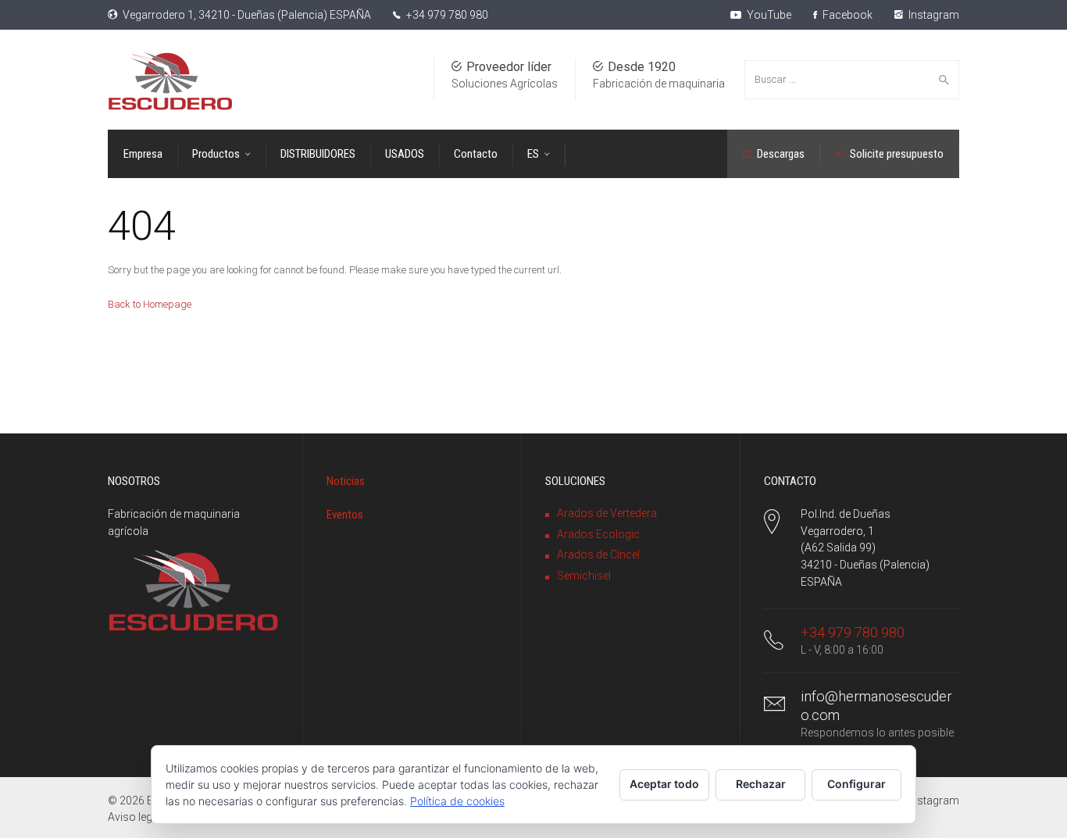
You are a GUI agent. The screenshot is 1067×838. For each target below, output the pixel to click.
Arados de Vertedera (607, 513)
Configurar (856, 783)
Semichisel (584, 575)
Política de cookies (457, 801)
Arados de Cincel (598, 554)
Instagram (932, 15)
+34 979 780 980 (447, 15)
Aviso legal (134, 817)
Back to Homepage (149, 304)
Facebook (846, 15)
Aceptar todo (664, 783)
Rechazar (761, 783)
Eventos (345, 515)
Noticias (346, 481)
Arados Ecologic (598, 534)
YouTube (767, 15)
